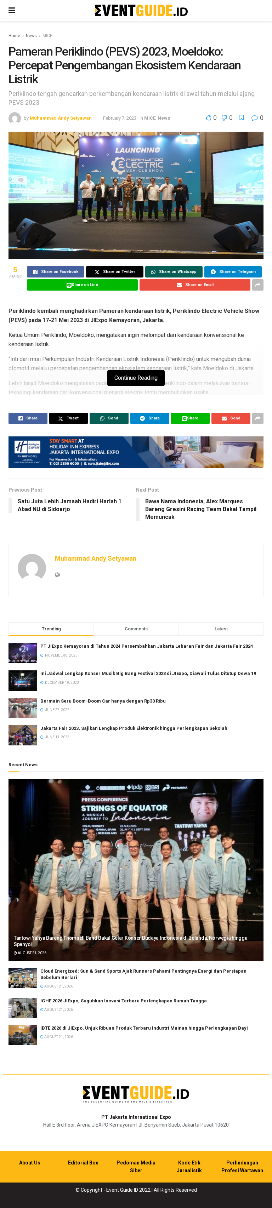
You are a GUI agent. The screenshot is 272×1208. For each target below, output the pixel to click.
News (31, 35)
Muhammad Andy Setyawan (61, 118)
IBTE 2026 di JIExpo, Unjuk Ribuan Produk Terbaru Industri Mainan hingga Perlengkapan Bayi (144, 1028)
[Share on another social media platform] (258, 285)
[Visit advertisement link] (136, 452)
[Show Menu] (11, 10)
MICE (47, 35)
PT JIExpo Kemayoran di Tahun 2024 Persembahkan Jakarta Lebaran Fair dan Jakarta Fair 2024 (146, 646)
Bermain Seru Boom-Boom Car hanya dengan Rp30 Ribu (103, 701)
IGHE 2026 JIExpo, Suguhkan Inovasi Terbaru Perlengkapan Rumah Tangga (123, 1000)
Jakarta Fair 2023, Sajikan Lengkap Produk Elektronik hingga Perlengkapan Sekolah (133, 728)
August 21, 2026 (31, 953)
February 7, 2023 (119, 118)
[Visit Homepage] (141, 11)
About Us (29, 1163)
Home (14, 35)
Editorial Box (83, 1163)
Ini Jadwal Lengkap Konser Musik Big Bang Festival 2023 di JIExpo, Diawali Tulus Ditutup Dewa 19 (148, 673)
